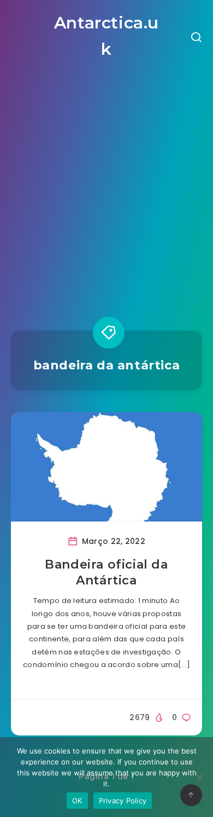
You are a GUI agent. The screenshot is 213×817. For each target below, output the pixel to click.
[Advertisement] (106, 185)
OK (77, 800)
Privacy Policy (123, 800)
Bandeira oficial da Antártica (106, 572)
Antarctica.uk (106, 36)
